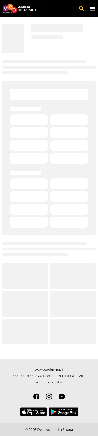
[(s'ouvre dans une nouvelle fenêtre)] (33, 411)
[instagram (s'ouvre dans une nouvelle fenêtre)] (49, 396)
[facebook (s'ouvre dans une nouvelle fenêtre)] (36, 396)
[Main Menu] (92, 8)
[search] (81, 8)
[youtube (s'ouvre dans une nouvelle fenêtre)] (61, 396)
